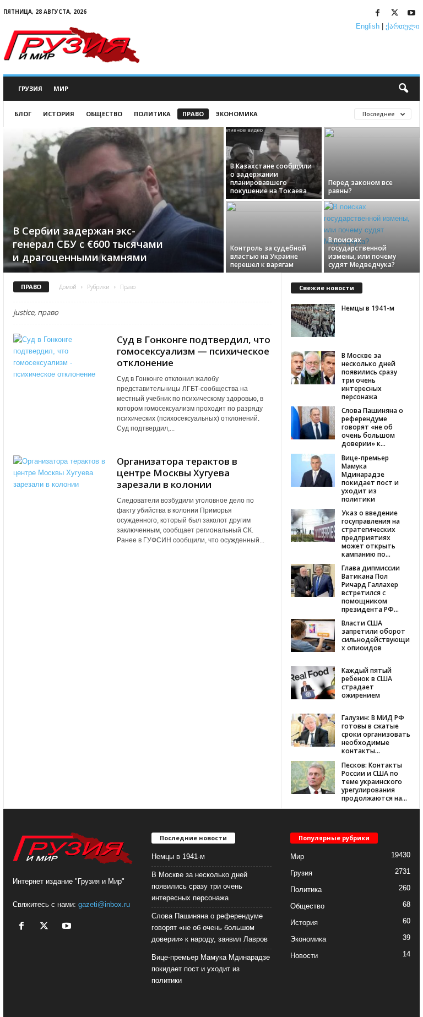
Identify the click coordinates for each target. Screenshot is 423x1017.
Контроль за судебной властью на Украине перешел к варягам (268, 256)
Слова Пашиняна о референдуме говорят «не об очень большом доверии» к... (372, 427)
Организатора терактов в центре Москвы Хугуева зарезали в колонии (177, 473)
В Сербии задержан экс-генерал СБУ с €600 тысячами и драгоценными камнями (88, 244)
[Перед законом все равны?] (372, 163)
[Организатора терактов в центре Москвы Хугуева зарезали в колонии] (59, 490)
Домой (68, 287)
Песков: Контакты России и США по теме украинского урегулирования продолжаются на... (374, 781)
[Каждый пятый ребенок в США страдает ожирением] (313, 682)
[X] (394, 13)
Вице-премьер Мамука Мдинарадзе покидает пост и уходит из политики (370, 478)
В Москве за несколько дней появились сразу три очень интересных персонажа (369, 376)
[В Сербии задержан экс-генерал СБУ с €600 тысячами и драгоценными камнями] (113, 201)
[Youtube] (411, 13)
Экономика (236, 114)
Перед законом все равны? (360, 186)
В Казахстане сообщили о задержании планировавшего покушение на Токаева (271, 178)
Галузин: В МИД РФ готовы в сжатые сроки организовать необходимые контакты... (375, 734)
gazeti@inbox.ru (104, 904)
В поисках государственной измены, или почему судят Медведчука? (362, 252)
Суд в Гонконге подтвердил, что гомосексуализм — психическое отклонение (193, 351)
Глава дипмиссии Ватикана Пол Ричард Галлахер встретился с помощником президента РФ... (370, 588)
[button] (403, 89)
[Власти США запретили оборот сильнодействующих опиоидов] (313, 635)
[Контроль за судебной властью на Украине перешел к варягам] (274, 237)
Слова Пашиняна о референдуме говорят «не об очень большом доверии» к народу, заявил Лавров (209, 927)
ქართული (403, 26)
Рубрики (98, 287)
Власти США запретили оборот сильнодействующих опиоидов (375, 635)
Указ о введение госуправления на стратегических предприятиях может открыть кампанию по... (370, 533)
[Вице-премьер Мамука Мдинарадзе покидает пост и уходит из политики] (313, 470)
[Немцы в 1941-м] (313, 320)
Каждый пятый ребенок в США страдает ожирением (366, 683)
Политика (152, 114)
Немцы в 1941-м (367, 308)
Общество (104, 114)
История (58, 114)
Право (193, 114)
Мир (60, 88)
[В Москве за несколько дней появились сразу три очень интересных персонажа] (313, 367)
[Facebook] (377, 13)
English (367, 26)
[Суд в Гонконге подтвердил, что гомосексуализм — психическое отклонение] (59, 368)
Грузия (30, 88)
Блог (22, 114)
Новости (304, 955)
